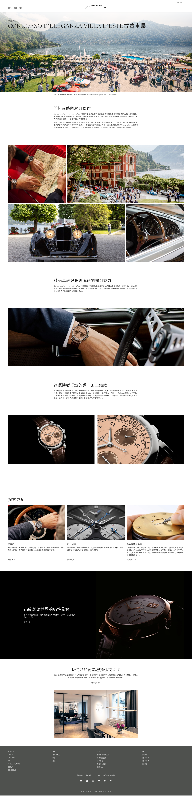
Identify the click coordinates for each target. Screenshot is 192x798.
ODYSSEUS (12, 770)
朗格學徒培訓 (101, 764)
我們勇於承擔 (101, 758)
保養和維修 (145, 761)
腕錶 (10, 8)
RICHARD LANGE (14, 764)
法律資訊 (80, 775)
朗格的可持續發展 (103, 755)
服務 (21, 8)
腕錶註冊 (144, 755)
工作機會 (100, 761)
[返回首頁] (96, 6)
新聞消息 (100, 767)
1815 (10, 761)
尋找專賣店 (56, 755)
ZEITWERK (11, 767)
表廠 (15, 8)
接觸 (54, 758)
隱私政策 (89, 775)
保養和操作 (145, 758)
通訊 (54, 761)
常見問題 (144, 764)
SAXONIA (11, 758)
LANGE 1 (11, 755)
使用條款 (97, 775)
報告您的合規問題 (109, 775)
